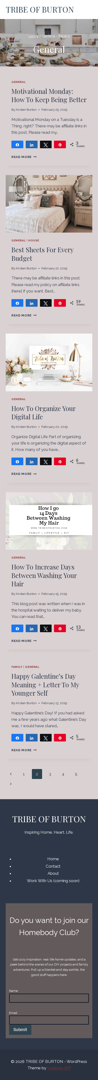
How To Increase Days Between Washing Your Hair (44, 575)
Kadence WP (59, 1068)
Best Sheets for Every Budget (42, 253)
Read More (24, 157)
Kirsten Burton (26, 109)
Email (14, 1013)
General (18, 82)
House (33, 240)
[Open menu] (86, 9)
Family (17, 667)
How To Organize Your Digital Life (43, 412)
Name (13, 991)
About (53, 873)
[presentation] (49, 204)
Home (53, 858)
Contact (53, 866)
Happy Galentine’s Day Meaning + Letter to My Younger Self (45, 684)
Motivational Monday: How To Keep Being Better (49, 95)
